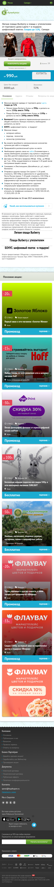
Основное (7, 96)
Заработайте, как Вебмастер (14, 759)
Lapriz (43, 103)
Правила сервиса (10, 744)
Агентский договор (11, 771)
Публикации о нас (10, 738)
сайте (31, 151)
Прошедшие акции (10, 762)
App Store (9, 819)
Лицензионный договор (13, 774)
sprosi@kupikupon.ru (11, 788)
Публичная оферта (11, 777)
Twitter (10, 802)
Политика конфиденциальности (16, 780)
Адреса (18, 96)
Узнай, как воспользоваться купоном (27, 206)
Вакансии (7, 741)
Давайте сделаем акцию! (13, 756)
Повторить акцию (17, 63)
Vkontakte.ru (7, 802)
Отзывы (29, 96)
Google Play (24, 819)
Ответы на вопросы (11, 747)
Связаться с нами (9, 792)
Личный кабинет (51, 3)
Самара (27, 3)
